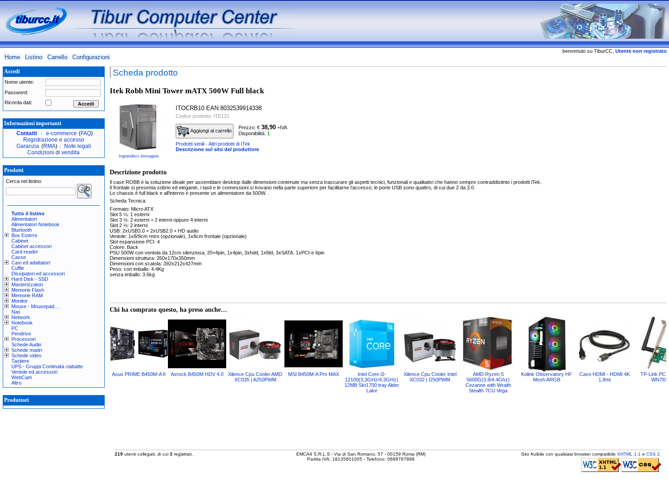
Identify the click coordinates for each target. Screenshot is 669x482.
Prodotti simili (190, 144)
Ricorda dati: (18, 102)
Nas (15, 312)
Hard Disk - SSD (29, 279)
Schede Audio (26, 344)
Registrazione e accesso (53, 140)
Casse (18, 257)
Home (12, 57)
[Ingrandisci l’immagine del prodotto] (139, 126)
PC (14, 328)
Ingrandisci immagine (139, 156)
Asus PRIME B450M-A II (139, 374)
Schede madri (26, 350)
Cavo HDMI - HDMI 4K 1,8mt (604, 376)
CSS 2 (653, 454)
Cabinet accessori (31, 246)
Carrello (57, 57)
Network (20, 317)
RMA (49, 146)
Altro (16, 383)
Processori (23, 339)
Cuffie (17, 268)
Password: (16, 92)
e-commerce (61, 133)
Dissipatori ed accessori (38, 273)
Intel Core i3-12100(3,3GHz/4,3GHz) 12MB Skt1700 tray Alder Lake (372, 382)
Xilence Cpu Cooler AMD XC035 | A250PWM (255, 376)
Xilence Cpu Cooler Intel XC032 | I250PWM (430, 376)
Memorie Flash (27, 290)
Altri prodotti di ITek (229, 144)
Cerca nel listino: (24, 181)
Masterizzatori (27, 284)
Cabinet (19, 241)
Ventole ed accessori (34, 372)
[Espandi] (8, 235)
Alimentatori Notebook (35, 224)
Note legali (77, 146)
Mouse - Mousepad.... (35, 306)
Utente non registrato (641, 51)
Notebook (22, 322)
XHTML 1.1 (629, 454)
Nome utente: (19, 82)
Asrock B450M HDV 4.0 (197, 374)
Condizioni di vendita (53, 152)
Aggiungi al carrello (210, 130)
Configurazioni (91, 57)
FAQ (86, 133)
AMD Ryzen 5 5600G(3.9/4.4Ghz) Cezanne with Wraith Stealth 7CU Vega (488, 382)
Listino (33, 57)
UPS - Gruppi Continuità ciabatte (47, 366)
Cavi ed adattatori (30, 262)
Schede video (26, 355)
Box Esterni (24, 235)
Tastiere (20, 361)
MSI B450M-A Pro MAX (313, 374)
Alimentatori (24, 219)
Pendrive (21, 333)
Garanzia (27, 146)
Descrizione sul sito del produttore (217, 149)
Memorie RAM (27, 295)
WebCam (21, 377)
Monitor (19, 301)
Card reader (24, 251)
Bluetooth (21, 230)
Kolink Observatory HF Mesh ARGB (546, 376)
